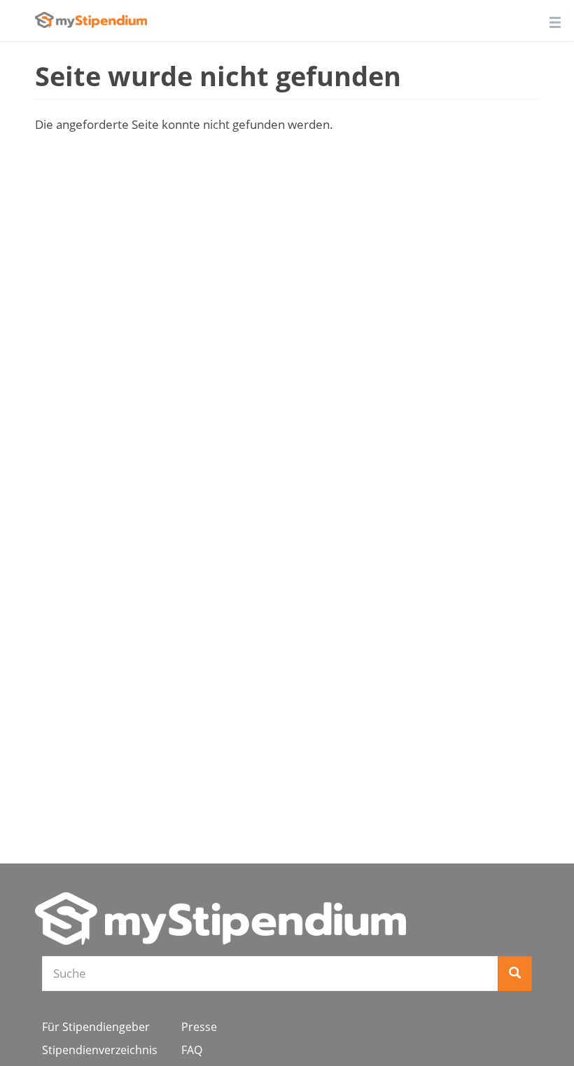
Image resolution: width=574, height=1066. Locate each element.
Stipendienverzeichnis (100, 1050)
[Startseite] (220, 918)
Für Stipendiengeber (96, 1026)
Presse (199, 1026)
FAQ (191, 1050)
